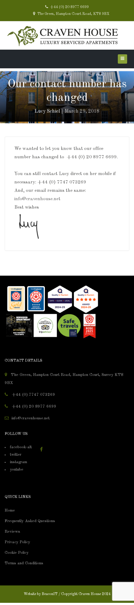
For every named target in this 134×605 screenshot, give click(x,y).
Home (10, 510)
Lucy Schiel (47, 111)
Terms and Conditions (24, 563)
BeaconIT (50, 594)
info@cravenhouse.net (37, 199)
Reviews (12, 532)
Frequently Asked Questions (30, 521)
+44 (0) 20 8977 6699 (69, 7)
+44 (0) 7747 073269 (33, 395)
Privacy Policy (17, 542)
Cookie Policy (17, 553)
